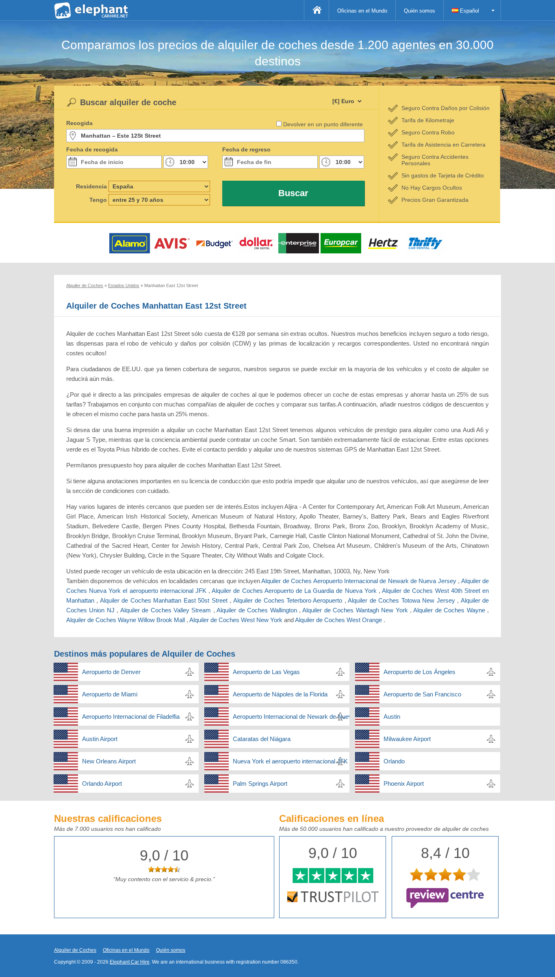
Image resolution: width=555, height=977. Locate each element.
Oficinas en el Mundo (362, 11)
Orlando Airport (102, 783)
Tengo (98, 200)
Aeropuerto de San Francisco (422, 694)
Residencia (91, 186)
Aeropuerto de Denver (111, 671)
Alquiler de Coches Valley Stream (166, 610)
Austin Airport (99, 738)
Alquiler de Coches (75, 950)
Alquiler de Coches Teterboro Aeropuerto (289, 600)
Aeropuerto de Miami (109, 694)
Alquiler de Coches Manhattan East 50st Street (165, 600)
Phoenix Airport (404, 783)
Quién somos (419, 11)
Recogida (79, 123)
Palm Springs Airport (260, 783)
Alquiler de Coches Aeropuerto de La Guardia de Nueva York (295, 590)
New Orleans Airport (109, 761)
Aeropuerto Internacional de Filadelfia (131, 716)
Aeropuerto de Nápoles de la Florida (280, 694)
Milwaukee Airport (407, 738)
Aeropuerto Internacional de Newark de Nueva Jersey (291, 716)
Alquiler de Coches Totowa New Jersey (402, 600)
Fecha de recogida (92, 149)
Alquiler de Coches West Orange (339, 619)
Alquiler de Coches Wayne (450, 610)
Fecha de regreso (246, 149)
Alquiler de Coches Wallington (258, 610)
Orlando (394, 761)
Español (468, 11)
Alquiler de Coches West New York (236, 619)
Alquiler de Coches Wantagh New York (356, 610)
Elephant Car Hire (130, 962)
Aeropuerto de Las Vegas (266, 671)
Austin (392, 716)
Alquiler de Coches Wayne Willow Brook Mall (126, 619)
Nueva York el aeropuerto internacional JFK (290, 761)
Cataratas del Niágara (262, 738)
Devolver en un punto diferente (323, 124)
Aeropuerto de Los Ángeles (419, 671)
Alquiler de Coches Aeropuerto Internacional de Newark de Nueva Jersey (359, 580)
